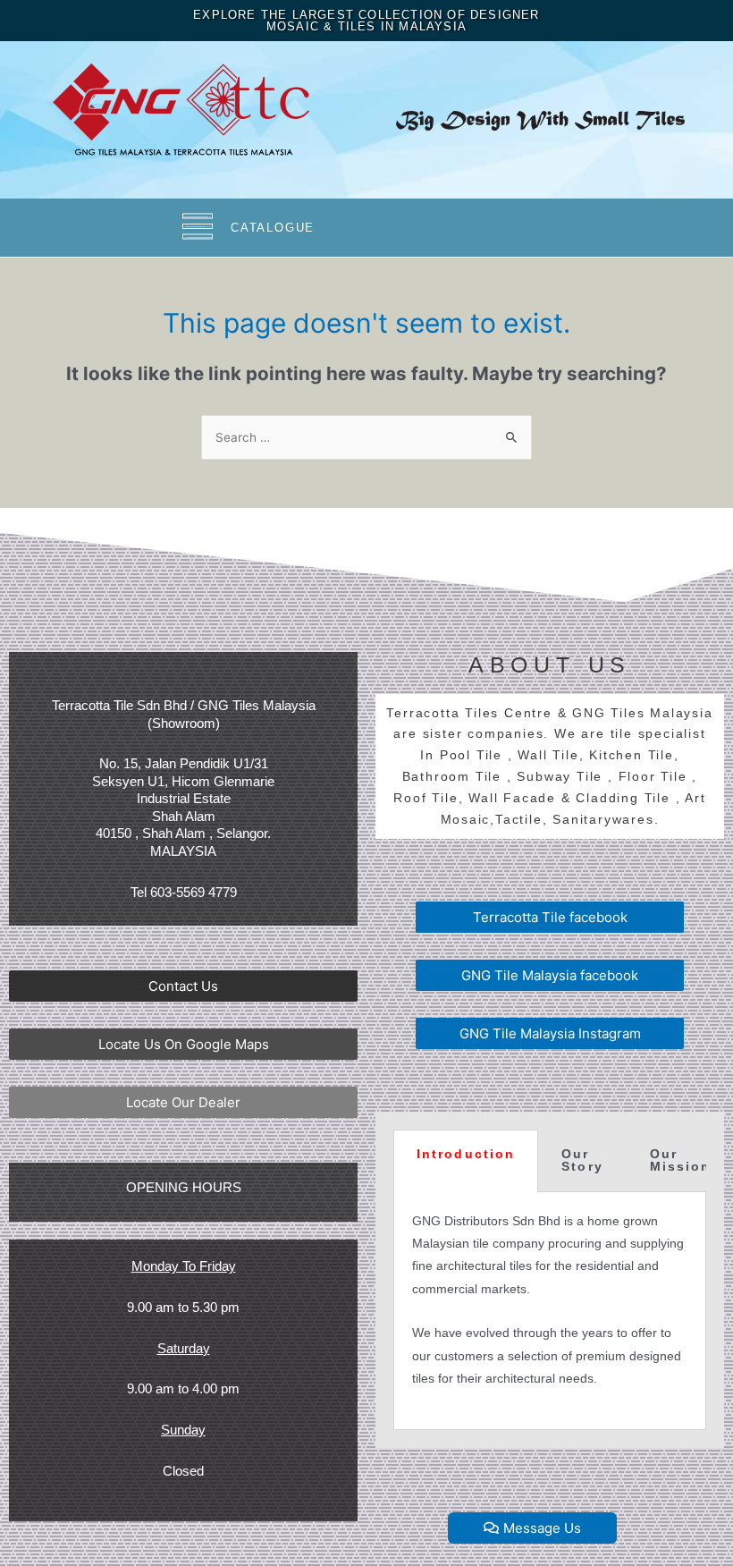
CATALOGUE (273, 227)
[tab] (465, 1160)
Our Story (582, 1160)
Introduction (466, 1154)
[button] (183, 986)
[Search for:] (366, 437)
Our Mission (681, 1160)
